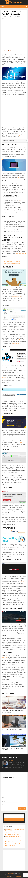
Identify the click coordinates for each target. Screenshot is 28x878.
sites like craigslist (21, 253)
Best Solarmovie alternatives (12, 263)
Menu (2, 6)
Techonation (10, 873)
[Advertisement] (14, 35)
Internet (14, 17)
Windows (21, 442)
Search (14, 819)
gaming (22, 581)
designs (20, 200)
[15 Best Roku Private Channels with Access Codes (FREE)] (14, 740)
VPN (18, 177)
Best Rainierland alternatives (12, 261)
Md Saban (5, 17)
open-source (15, 343)
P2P (19, 340)
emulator (4, 377)
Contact (8, 876)
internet (15, 580)
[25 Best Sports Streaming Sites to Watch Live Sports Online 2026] (14, 702)
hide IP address (16, 296)
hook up (17, 135)
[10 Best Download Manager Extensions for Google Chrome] (14, 721)
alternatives (5, 657)
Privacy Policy (14, 876)
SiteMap (19, 876)
